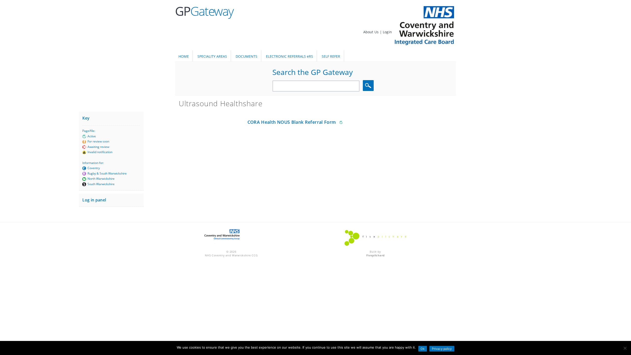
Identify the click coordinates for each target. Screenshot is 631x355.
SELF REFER (331, 56)
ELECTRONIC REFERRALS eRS (289, 56)
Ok (422, 349)
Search (369, 86)
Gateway (204, 11)
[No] (624, 348)
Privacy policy (442, 349)
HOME (183, 56)
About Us (371, 32)
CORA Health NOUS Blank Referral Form (291, 122)
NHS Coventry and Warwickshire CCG (231, 255)
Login (387, 32)
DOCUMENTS (246, 56)
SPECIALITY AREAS (212, 56)
